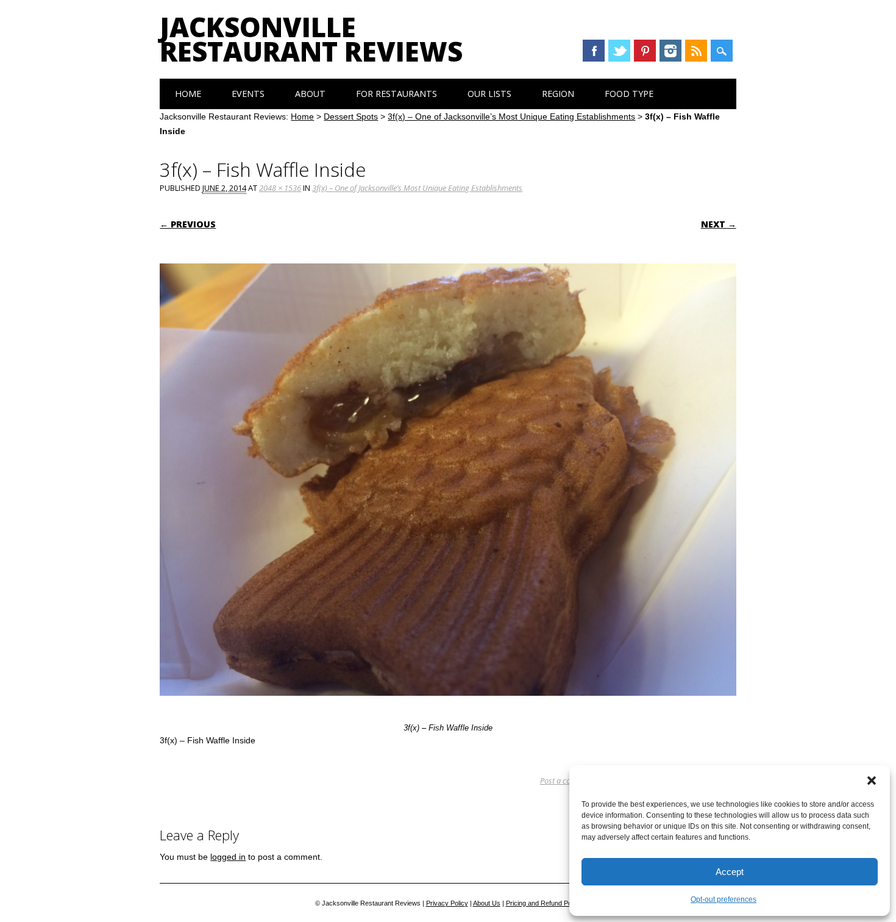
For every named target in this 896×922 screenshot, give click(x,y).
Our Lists (489, 93)
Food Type (629, 93)
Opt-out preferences (723, 899)
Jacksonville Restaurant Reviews (311, 39)
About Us (486, 903)
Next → (718, 224)
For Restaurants (396, 93)
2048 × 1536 (280, 187)
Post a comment (567, 780)
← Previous (188, 224)
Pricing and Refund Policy (543, 903)
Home (188, 93)
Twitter (619, 51)
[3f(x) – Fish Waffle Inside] (448, 707)
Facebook (594, 51)
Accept (730, 872)
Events (248, 93)
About (310, 93)
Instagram (670, 51)
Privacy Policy (447, 903)
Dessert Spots (351, 116)
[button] (872, 780)
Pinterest (645, 51)
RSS (696, 51)
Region (558, 93)
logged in (228, 857)
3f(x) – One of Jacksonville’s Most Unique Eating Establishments (511, 116)
